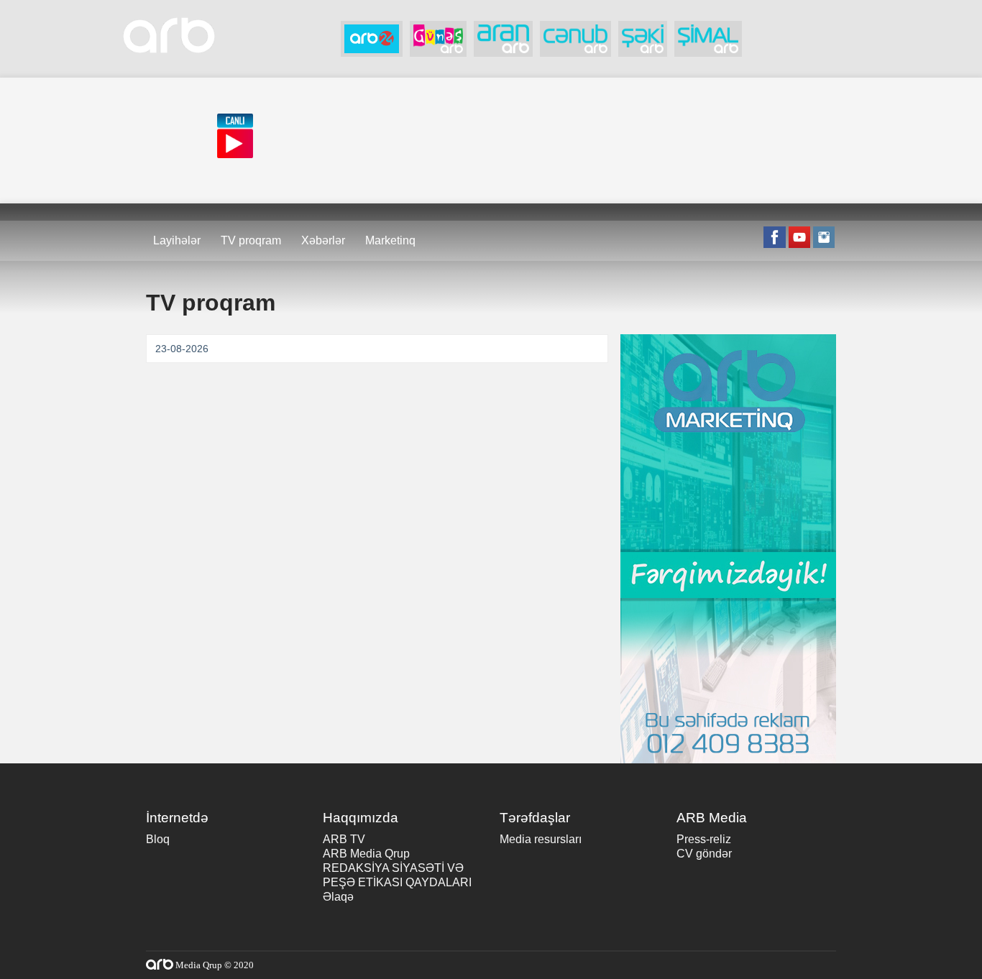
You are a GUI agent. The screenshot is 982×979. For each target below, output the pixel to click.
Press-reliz (703, 839)
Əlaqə (338, 897)
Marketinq (390, 240)
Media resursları (541, 839)
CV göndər (704, 853)
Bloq (158, 839)
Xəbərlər (323, 240)
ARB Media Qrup (366, 853)
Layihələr (177, 240)
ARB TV (344, 839)
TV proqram (251, 240)
